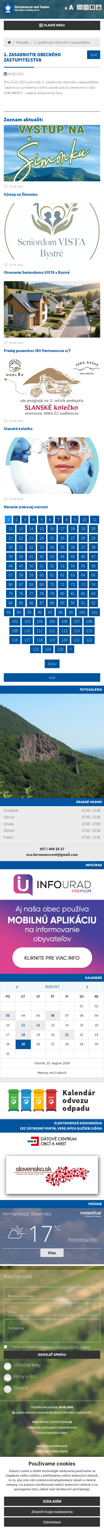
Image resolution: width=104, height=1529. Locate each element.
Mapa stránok (40, 1422)
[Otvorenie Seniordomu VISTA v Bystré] (52, 231)
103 (27, 621)
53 (62, 566)
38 (93, 547)
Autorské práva (68, 1427)
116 (15, 640)
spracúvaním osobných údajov (67, 1346)
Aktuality (22, 42)
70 (52, 584)
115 (89, 630)
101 (94, 612)
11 (95, 519)
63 (73, 575)
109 (15, 630)
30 (11, 547)
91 (83, 603)
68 (31, 584)
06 (53, 1015)
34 (52, 547)
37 (83, 547)
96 (40, 612)
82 (83, 593)
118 (40, 640)
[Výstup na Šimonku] (52, 153)
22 (21, 538)
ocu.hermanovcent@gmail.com (52, 854)
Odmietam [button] (52, 1522)
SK (80, 7)
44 (62, 556)
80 (62, 593)
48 (11, 566)
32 (31, 547)
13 (21, 528)
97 (50, 612)
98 (60, 612)
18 (73, 528)
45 (73, 556)
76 (21, 593)
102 (15, 621)
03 (8, 1015)
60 (42, 575)
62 (62, 575)
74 (93, 584)
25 (52, 538)
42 (42, 556)
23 (31, 538)
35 (62, 547)
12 (11, 528)
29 (93, 538)
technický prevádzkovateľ (52, 1446)
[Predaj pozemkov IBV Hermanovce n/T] (52, 309)
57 (11, 575)
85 (21, 603)
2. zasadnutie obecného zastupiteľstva (62, 42)
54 (73, 566)
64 (83, 575)
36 (73, 547)
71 (62, 584)
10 (84, 519)
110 (27, 630)
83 (93, 593)
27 (73, 538)
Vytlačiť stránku (59, 1422)
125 (60, 649)
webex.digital (59, 1451)
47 (93, 556)
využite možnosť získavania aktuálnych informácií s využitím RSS (53, 1412)
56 (93, 566)
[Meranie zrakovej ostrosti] (52, 465)
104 (40, 621)
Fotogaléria (91, 689)
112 (52, 630)
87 (42, 603)
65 (93, 575)
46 (83, 556)
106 (64, 621)
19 (83, 528)
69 (42, 584)
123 (36, 649)
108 (89, 621)
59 (31, 575)
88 (52, 603)
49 (21, 566)
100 (82, 612)
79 (52, 593)
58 (21, 575)
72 (73, 584)
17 (62, 528)
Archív (52, 664)
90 (73, 603)
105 (52, 621)
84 (11, 603)
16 (52, 528)
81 (73, 593)
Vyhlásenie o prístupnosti (42, 1427)
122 (89, 640)
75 (11, 593)
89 (62, 603)
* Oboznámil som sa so (49, 1346)
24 (42, 538)
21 (11, 538)
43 (52, 556)
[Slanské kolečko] (52, 387)
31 (21, 547)
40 (21, 556)
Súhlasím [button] (52, 1501)
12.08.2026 (16, 499)
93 (9, 612)
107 (77, 621)
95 (29, 612)
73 (83, 584)
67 (21, 584)
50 (31, 566)
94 (19, 612)
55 (83, 566)
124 (48, 649)
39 (11, 556)
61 (52, 575)
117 (27, 640)
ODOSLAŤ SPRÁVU (52, 1354)
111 (40, 630)
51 (42, 566)
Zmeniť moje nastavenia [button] (52, 1511)
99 (71, 612)
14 (31, 528)
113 (64, 630)
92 (93, 603)
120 (64, 640)
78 (42, 593)
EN (86, 7)
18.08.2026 (16, 343)
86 (31, 603)
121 (77, 640)
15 (42, 528)
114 (77, 630)
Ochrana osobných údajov (52, 1433)
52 (52, 566)
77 (31, 593)
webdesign (42, 1451)
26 (62, 538)
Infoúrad (94, 864)
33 (42, 547)
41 (31, 556)
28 (83, 538)
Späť (93, 54)
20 (93, 528)
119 (52, 640)
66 (11, 584)
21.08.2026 (16, 186)
